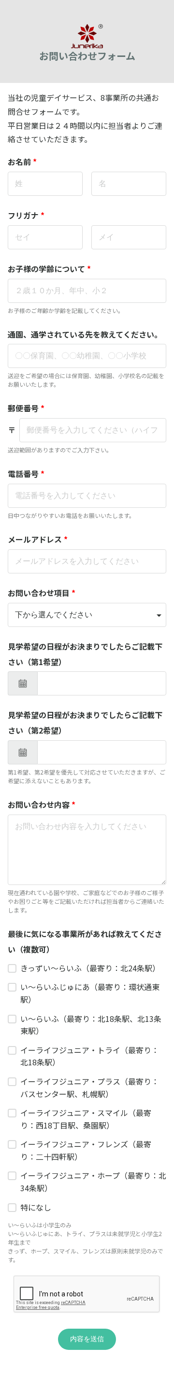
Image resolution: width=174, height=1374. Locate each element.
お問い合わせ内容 (41, 804)
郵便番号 (26, 408)
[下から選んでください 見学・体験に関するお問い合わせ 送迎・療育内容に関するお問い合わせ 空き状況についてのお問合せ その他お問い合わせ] (87, 615)
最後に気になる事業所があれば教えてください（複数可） (85, 941)
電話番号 (26, 473)
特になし (35, 1207)
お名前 (22, 161)
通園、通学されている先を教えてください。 (85, 334)
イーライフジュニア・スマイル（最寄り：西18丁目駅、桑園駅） (85, 1119)
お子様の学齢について (49, 268)
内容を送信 (87, 1339)
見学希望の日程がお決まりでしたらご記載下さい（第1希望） (85, 653)
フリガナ (26, 215)
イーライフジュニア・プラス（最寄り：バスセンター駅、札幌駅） (89, 1087)
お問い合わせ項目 (41, 593)
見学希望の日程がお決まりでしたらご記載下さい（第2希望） (85, 722)
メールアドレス (38, 539)
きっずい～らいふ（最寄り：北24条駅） (90, 968)
